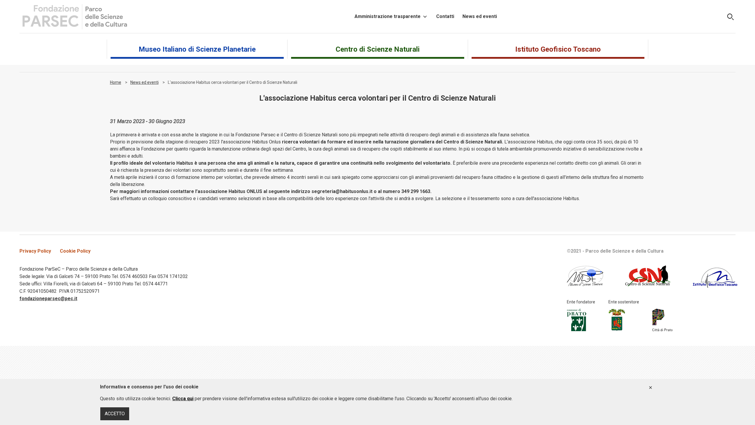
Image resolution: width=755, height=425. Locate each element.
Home (115, 82)
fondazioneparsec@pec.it (48, 298)
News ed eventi (479, 16)
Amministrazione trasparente (387, 16)
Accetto (650, 387)
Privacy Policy (35, 251)
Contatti (445, 16)
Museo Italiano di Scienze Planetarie (197, 49)
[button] (730, 16)
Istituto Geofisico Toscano (558, 49)
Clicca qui (182, 398)
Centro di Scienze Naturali (378, 49)
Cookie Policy (75, 251)
